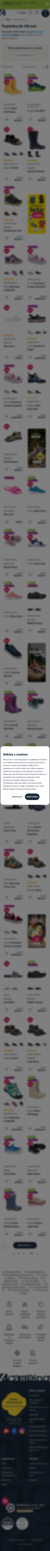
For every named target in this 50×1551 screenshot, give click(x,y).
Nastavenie (17, 797)
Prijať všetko (32, 797)
